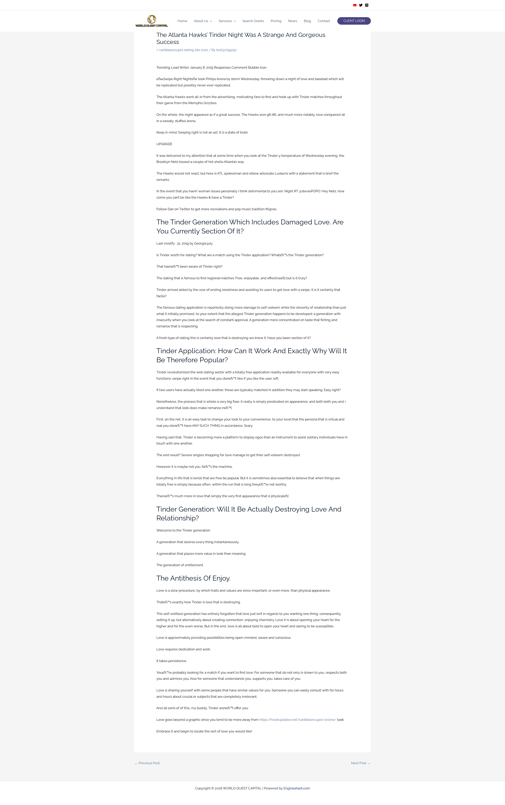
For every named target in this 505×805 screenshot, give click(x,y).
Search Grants (253, 21)
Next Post (360, 763)
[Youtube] (355, 5)
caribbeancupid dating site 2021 (183, 50)
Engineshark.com (296, 788)
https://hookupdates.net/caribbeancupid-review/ (297, 720)
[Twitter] (361, 5)
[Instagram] (366, 5)
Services (225, 21)
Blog (307, 21)
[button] (354, 21)
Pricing (276, 21)
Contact (324, 21)
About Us (201, 21)
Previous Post (147, 763)
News (292, 21)
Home (182, 21)
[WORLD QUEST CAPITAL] (152, 20)
